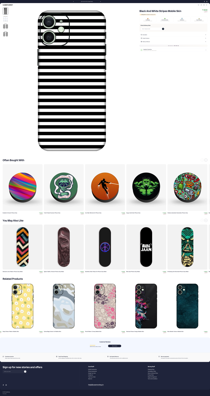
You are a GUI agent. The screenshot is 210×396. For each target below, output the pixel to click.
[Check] (163, 29)
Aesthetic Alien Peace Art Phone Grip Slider (96, 271)
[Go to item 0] (5, 11)
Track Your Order (92, 377)
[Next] (100, 1)
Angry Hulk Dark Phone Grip (133, 213)
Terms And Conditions (152, 378)
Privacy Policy (151, 375)
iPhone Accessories (92, 371)
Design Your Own (92, 373)
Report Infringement (152, 377)
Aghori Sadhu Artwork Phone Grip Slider (54, 271)
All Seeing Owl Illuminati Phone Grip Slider (178, 271)
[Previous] (73, 1)
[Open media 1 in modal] (71, 81)
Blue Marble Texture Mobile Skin (175, 331)
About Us (90, 378)
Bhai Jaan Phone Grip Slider (133, 271)
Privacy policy (5, 393)
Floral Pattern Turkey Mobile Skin (93, 331)
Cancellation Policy (152, 371)
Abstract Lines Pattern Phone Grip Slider (13, 271)
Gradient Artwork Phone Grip (10, 213)
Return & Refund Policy (153, 373)
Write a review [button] (114, 345)
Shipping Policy (151, 369)
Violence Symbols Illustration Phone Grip (177, 213)
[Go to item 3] (5, 26)
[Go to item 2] (5, 18)
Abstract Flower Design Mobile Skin (135, 331)
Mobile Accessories (92, 369)
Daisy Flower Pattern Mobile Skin (11, 331)
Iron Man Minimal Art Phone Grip (93, 213)
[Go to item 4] (5, 34)
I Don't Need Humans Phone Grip (52, 213)
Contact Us (90, 375)
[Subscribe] (25, 371)
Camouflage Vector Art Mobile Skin (52, 331)
